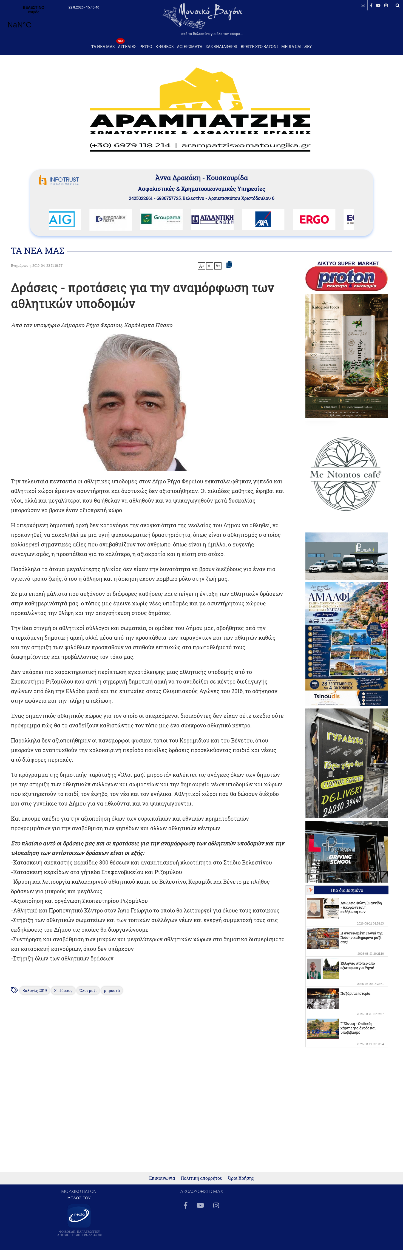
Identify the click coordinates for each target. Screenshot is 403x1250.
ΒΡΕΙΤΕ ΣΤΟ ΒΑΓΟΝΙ (259, 46)
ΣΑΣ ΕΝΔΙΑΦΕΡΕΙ (221, 46)
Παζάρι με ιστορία (355, 993)
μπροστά (112, 990)
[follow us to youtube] (378, 5)
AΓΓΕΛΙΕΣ (127, 45)
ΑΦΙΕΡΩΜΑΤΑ (189, 46)
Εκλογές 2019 (34, 990)
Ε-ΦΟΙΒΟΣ (164, 46)
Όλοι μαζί (88, 990)
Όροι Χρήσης (241, 1178)
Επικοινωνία (162, 1178)
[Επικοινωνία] (363, 5)
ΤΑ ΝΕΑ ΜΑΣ (103, 46)
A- (210, 265)
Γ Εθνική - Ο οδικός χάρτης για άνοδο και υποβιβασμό (358, 1027)
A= (217, 265)
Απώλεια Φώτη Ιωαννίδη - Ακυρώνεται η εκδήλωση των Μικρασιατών (361, 909)
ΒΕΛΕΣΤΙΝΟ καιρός (33, 20)
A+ (201, 266)
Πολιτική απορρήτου (202, 1178)
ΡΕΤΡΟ (146, 46)
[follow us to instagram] (386, 5)
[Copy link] (229, 265)
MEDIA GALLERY (296, 46)
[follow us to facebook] (371, 5)
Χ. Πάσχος (63, 990)
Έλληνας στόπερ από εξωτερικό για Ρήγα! (357, 965)
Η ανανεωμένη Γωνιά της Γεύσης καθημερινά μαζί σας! (361, 937)
